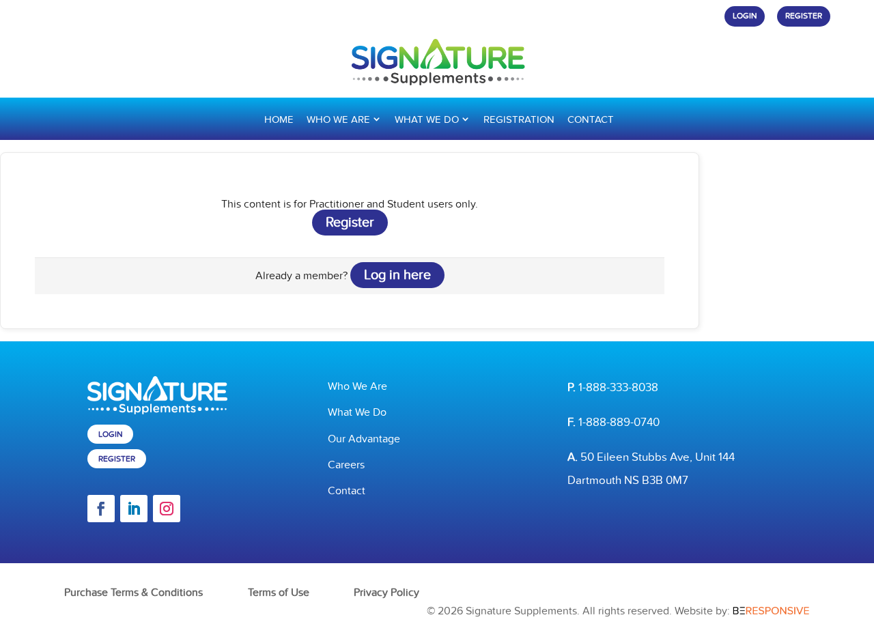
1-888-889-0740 (619, 422)
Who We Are (338, 119)
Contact (590, 119)
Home (279, 119)
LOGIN (745, 16)
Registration (518, 119)
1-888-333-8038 (618, 388)
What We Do (427, 119)
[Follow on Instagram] (166, 508)
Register (350, 222)
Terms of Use (278, 592)
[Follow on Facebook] (101, 508)
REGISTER (803, 16)
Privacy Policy (386, 592)
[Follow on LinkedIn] (133, 508)
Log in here (397, 275)
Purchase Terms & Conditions (133, 592)
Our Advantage (364, 439)
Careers (346, 465)
